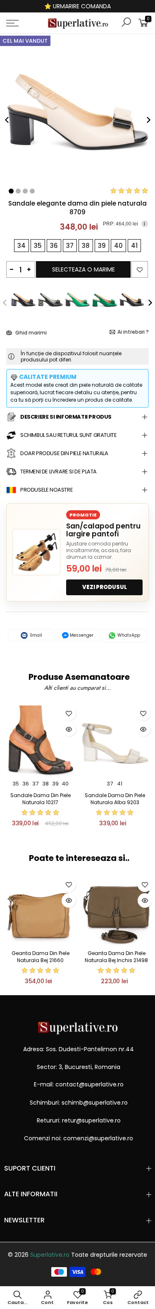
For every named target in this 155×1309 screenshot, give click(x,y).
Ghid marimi (30, 332)
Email (35, 635)
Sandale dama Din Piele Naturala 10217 (40, 799)
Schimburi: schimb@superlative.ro (79, 1102)
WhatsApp (128, 635)
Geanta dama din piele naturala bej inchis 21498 (116, 957)
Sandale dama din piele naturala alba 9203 (115, 799)
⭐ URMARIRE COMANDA (77, 6)
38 (45, 784)
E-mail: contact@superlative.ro (79, 1084)
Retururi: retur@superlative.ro (79, 1120)
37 (35, 784)
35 (15, 784)
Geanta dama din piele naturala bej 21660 (40, 957)
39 (55, 784)
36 (25, 784)
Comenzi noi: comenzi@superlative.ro (78, 1138)
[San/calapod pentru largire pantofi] (36, 552)
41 (119, 784)
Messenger (81, 635)
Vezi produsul (104, 587)
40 (65, 784)
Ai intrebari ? (133, 331)
